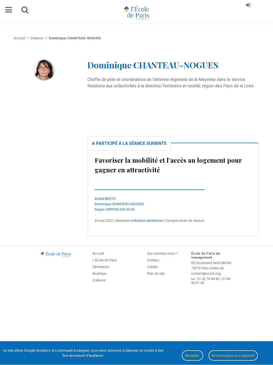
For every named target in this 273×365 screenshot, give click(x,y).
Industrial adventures (147, 221)
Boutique (99, 273)
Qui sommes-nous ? (162, 253)
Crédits (152, 267)
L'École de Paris (105, 260)
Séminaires (101, 267)
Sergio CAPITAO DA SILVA (115, 209)
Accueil (98, 253)
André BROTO (105, 199)
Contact (153, 260)
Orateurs (99, 280)
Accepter (192, 356)
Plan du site (156, 273)
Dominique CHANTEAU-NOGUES (119, 204)
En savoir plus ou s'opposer (233, 356)
